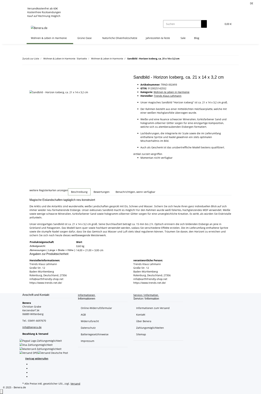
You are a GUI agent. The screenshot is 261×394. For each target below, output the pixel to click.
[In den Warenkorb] (32, 73)
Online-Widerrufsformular (96, 308)
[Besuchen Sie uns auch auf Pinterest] (32, 373)
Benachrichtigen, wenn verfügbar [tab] (135, 192)
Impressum (87, 341)
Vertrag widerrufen (36, 358)
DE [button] (252, 3)
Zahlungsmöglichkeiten (150, 327)
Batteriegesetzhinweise (94, 334)
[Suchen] (204, 24)
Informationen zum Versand (153, 308)
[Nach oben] (1, 391)
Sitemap (141, 334)
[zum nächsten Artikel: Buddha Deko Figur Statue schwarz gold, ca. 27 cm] (189, 59)
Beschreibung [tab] (79, 192)
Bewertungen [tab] (102, 192)
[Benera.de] (39, 28)
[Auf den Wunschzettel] (32, 86)
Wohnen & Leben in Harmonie (171, 92)
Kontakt (140, 314)
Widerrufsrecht (90, 321)
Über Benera (143, 321)
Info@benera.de (32, 327)
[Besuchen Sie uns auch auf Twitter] (32, 369)
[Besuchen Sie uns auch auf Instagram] (32, 377)
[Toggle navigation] (31, 21)
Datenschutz (88, 327)
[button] (212, 24)
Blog (196, 38)
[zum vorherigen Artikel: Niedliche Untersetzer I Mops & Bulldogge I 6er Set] (182, 59)
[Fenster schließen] (32, 78)
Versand (75, 383)
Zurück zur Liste (30, 58)
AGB (83, 314)
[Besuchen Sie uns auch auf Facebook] (32, 365)
